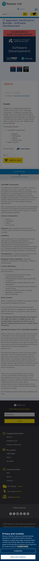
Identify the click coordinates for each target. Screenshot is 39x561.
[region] (19, 544)
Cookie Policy (22, 546)
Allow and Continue (18, 557)
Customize (18, 551)
